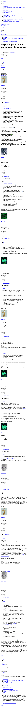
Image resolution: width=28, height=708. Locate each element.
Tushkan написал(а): (8, 183)
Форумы (5, 10)
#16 (4, 401)
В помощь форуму (14, 21)
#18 (4, 493)
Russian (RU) (6, 685)
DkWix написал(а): (8, 353)
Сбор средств (6, 21)
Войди (24, 408)
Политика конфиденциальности (11, 690)
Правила (5, 6)
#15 (4, 340)
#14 (4, 288)
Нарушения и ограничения (10, 7)
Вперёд (2, 65)
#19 (4, 538)
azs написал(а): (7, 108)
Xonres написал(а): (8, 244)
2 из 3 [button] (7, 67)
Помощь (5, 691)
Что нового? (6, 12)
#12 (4, 181)
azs (10, 50)
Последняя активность (9, 15)
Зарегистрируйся (7, 409)
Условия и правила (8, 689)
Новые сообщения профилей (20, 14)
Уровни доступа (21, 7)
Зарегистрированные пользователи (12, 17)
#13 (4, 242)
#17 (4, 454)
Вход (2, 31)
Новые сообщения (7, 11)
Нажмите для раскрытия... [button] (9, 124)
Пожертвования (7, 20)
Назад (2, 58)
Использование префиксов (10, 8)
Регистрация (4, 34)
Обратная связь (7, 687)
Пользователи (6, 16)
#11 (4, 106)
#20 (4, 601)
